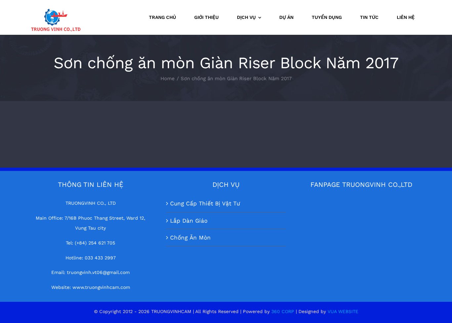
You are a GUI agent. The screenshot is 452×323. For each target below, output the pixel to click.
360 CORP (282, 311)
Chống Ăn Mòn (190, 237)
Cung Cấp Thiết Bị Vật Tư (205, 203)
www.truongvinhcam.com (101, 287)
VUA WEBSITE (343, 311)
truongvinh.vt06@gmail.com (98, 272)
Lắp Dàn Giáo (188, 220)
